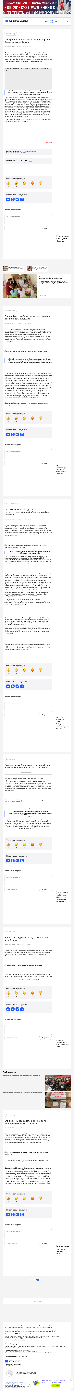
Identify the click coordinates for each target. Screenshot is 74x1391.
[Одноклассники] (13, 199)
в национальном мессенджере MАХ (19, 162)
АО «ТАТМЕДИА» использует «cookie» (17, 1384)
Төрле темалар (37, 1301)
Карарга (56, 1386)
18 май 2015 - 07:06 (10, 1127)
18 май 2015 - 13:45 (10, 323)
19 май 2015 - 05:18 (10, 46)
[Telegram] (17, 199)
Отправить (45, 228)
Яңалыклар (10, 34)
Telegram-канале (13, 153)
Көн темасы (11, 503)
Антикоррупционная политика (15, 1382)
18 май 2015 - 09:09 (10, 944)
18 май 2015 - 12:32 (10, 519)
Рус (46, 21)
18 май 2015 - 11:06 (9, 772)
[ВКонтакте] (8, 199)
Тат (55, 21)
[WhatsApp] (22, 199)
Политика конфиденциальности (15, 1387)
